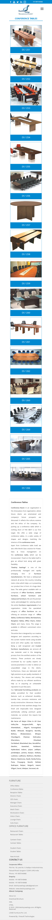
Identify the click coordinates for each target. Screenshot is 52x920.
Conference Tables (16, 789)
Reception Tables (16, 792)
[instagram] (25, 3)
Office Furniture (18, 826)
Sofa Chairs (14, 823)
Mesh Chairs (14, 809)
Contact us (15, 859)
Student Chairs (15, 848)
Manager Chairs (16, 803)
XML (10, 902)
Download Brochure (16, 899)
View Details (42, 43)
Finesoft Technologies (26, 916)
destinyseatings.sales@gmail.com (26, 885)
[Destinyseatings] (26, 14)
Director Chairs (15, 796)
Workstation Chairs (17, 813)
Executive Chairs (16, 806)
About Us (12, 896)
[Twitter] (17, 3)
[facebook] (10, 3)
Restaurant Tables (16, 834)
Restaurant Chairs (16, 831)
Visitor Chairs (15, 816)
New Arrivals (14, 856)
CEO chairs (14, 799)
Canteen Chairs (15, 839)
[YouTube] (14, 3)
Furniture (15, 780)
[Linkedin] (21, 3)
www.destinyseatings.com (25, 889)
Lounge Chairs (15, 819)
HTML (11, 905)
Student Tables (15, 851)
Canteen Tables (15, 843)
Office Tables (14, 786)
